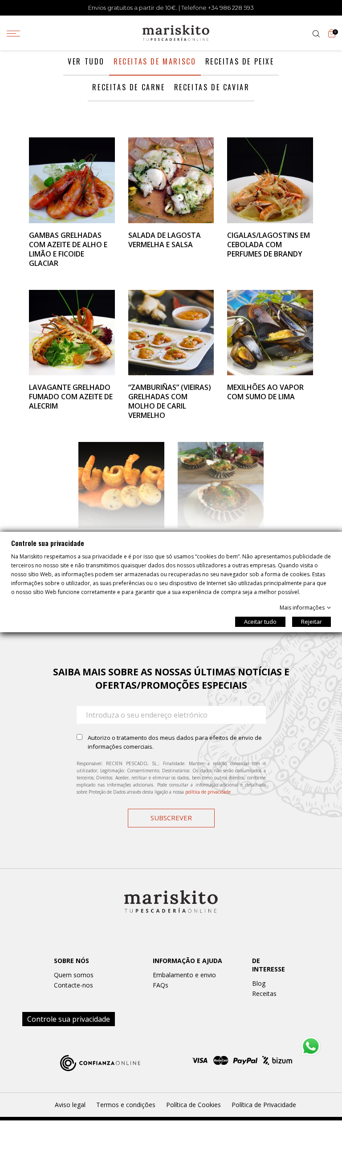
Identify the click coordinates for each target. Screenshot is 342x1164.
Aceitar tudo (260, 622)
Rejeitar (311, 622)
